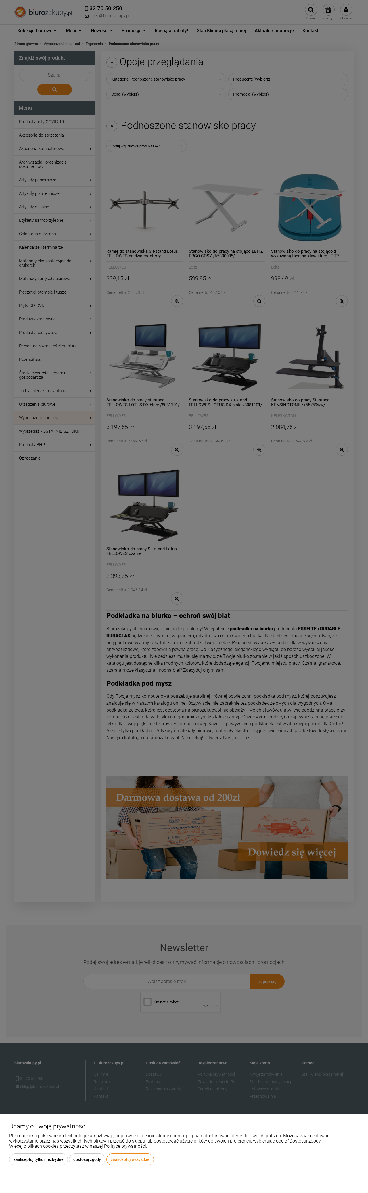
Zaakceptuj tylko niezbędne (39, 1159)
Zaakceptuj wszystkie (130, 1159)
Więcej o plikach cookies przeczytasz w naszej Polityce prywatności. (78, 1146)
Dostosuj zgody (87, 1159)
